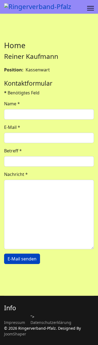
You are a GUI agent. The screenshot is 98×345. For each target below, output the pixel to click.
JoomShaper (15, 334)
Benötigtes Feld (21, 93)
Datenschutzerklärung (50, 322)
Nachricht (16, 174)
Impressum (14, 322)
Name (12, 104)
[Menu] (90, 8)
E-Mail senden (22, 259)
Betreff (13, 151)
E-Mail (12, 127)
